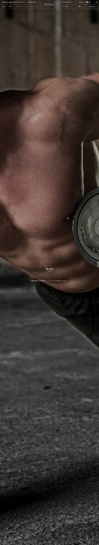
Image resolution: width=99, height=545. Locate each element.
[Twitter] (82, 2)
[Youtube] (86, 2)
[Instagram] (80, 2)
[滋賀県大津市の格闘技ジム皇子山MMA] (49, 4)
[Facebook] (84, 2)
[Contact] (89, 2)
